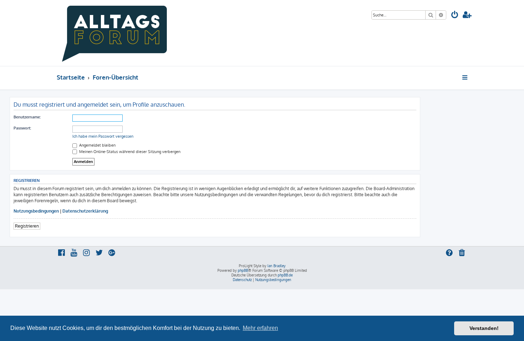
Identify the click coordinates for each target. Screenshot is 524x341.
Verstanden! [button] (484, 328)
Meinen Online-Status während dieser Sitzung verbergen (129, 151)
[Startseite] (114, 33)
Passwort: (22, 128)
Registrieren (27, 226)
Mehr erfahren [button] (260, 328)
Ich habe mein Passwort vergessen (102, 136)
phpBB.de (285, 275)
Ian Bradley (276, 266)
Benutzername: (27, 116)
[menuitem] (455, 15)
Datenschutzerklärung (85, 211)
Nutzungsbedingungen (36, 211)
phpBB (243, 270)
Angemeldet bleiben (96, 145)
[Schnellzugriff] (465, 77)
